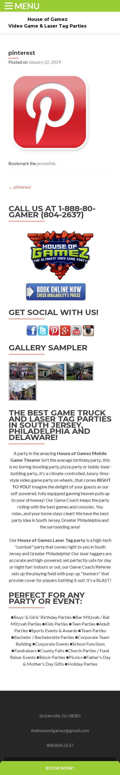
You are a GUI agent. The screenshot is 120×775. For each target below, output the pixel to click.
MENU (27, 6)
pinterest (19, 187)
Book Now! (60, 768)
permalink (46, 163)
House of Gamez (48, 19)
